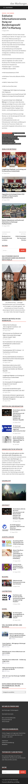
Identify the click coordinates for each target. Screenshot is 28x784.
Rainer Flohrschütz (7, 143)
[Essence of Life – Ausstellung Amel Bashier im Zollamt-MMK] (7, 564)
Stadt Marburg (10, 13)
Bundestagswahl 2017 (8, 134)
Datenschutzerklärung (8, 742)
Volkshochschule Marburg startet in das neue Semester (19, 582)
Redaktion (4, 744)
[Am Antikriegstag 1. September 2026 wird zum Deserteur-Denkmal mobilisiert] (5, 525)
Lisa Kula (4, 137)
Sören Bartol (17, 143)
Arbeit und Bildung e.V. (18, 133)
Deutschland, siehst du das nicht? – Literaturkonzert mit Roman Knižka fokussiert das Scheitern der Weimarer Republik (19, 415)
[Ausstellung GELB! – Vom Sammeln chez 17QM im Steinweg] (7, 541)
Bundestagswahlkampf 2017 (9, 136)
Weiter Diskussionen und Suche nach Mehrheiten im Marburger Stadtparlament (13, 221)
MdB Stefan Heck (6, 139)
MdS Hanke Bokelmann (8, 140)
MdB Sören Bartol (12, 137)
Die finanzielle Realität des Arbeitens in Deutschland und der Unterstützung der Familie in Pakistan (13, 358)
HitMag (17, 782)
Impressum (5, 740)
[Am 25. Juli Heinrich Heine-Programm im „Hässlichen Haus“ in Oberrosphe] (7, 437)
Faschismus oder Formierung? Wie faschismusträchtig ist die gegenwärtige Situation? (19, 598)
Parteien (4, 13)
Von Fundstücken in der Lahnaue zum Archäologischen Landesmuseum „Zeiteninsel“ (13, 343)
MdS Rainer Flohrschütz (8, 142)
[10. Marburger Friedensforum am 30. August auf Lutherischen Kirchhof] (7, 426)
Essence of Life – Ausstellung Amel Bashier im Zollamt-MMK (18, 567)
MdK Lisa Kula (15, 139)
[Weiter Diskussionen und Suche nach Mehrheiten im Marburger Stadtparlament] (14, 211)
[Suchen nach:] (14, 250)
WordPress (10, 782)
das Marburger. (14, 779)
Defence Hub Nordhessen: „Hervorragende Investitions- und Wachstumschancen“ (12, 326)
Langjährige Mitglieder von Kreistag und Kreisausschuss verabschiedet (14, 170)
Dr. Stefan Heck (22, 136)
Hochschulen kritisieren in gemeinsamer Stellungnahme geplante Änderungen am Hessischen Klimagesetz (13, 397)
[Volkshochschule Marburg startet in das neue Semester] (7, 580)
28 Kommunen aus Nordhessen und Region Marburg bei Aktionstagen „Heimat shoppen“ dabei (12, 335)
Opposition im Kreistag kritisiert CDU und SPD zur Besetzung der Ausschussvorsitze (13, 195)
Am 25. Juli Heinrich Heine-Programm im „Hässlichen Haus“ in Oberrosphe (18, 439)
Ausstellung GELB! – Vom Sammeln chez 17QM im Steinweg (18, 542)
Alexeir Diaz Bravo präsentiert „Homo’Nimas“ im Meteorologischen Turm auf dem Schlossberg (18, 554)
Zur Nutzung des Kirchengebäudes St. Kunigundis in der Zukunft (18, 615)
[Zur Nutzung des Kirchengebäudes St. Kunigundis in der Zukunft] (7, 613)
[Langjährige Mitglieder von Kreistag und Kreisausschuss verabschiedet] (14, 160)
